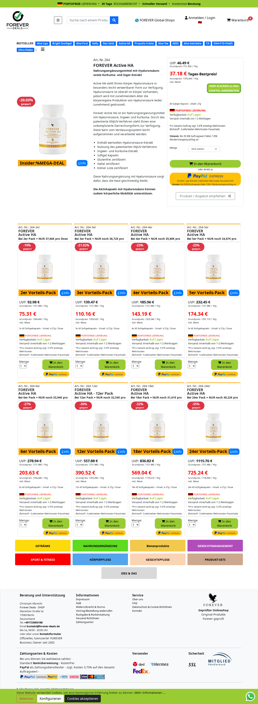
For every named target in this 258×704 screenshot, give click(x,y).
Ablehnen (26, 698)
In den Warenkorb (207, 164)
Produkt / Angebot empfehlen (204, 196)
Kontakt (137, 611)
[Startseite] (17, 20)
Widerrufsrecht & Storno (90, 607)
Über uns (137, 599)
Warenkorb (241, 19)
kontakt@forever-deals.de (43, 626)
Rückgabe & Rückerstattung (93, 614)
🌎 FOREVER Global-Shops (155, 20)
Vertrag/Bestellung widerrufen (94, 611)
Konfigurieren (50, 698)
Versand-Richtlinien (87, 618)
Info (82, 163)
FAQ (134, 603)
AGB (78, 603)
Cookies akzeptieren (82, 698)
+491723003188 (33, 622)
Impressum (83, 599)
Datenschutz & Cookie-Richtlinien (152, 607)
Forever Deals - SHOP (32, 607)
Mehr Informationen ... (149, 693)
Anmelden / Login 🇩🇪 (201, 20)
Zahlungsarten (85, 622)
